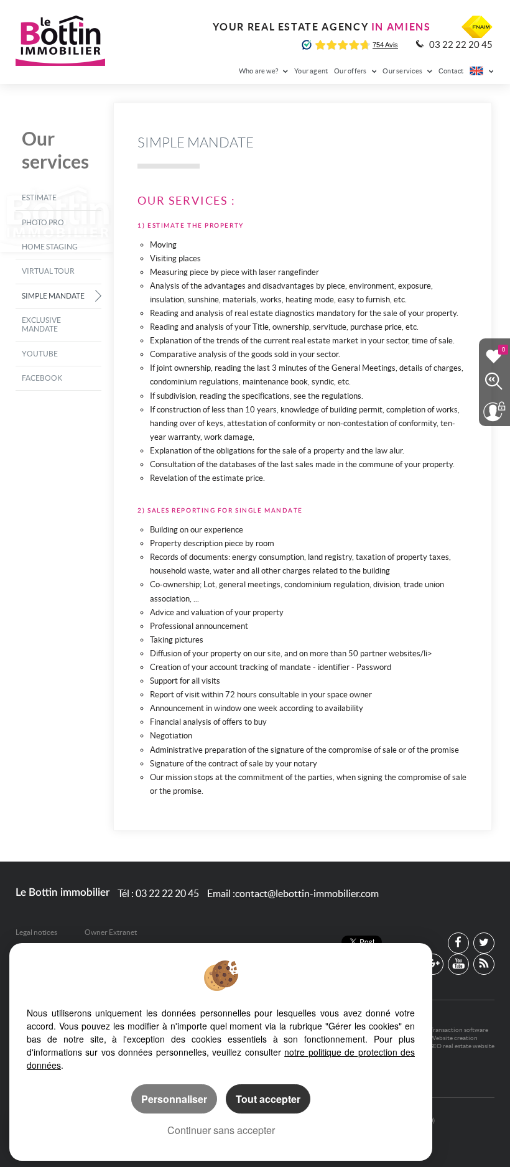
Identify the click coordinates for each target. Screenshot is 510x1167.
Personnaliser (174, 1099)
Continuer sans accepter (221, 1130)
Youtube (40, 354)
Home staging (50, 247)
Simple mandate (53, 296)
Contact (451, 71)
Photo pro (43, 222)
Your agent (311, 71)
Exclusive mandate (41, 324)
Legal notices (36, 932)
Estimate (39, 197)
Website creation (454, 1037)
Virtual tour (48, 271)
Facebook (42, 378)
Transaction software (459, 1029)
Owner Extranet (111, 932)
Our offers (351, 71)
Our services (403, 71)
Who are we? (259, 71)
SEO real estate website (462, 1046)
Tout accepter (268, 1099)
